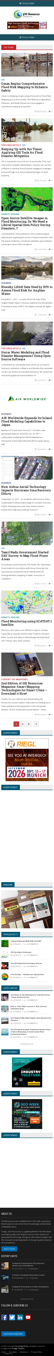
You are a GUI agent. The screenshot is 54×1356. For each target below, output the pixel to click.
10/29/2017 (42, 380)
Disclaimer (24, 1352)
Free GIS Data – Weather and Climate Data (27, 974)
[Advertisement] (27, 1173)
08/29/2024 (42, 111)
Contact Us (8, 1353)
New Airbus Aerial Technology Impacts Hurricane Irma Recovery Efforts (26, 490)
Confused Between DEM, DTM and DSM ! (26, 941)
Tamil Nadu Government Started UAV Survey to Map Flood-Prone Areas (25, 555)
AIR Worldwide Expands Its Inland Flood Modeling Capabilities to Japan (26, 421)
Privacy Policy (36, 1352)
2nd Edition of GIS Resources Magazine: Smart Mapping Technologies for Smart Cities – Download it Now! (24, 688)
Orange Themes (18, 1348)
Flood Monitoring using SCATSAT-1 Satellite (26, 622)
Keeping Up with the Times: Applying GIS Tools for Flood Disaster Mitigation (22, 152)
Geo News (13, 1352)
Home (3, 1352)
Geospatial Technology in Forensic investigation (30, 1287)
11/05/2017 (42, 315)
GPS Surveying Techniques (21, 952)
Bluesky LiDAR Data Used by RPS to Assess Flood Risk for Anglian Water (26, 290)
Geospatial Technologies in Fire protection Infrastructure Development (28, 1264)
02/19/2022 (42, 180)
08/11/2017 (42, 583)
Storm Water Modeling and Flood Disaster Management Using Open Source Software (26, 355)
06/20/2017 (42, 714)
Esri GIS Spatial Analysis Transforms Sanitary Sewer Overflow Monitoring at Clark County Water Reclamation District (31, 1031)
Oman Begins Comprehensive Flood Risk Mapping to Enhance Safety (24, 87)
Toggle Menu (27, 3)
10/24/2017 (42, 449)
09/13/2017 (42, 514)
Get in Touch (9, 1249)
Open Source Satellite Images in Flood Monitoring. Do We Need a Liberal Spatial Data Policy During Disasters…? (25, 223)
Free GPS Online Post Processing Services (26, 963)
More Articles (27, 1044)
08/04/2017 (42, 645)
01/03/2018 (42, 249)
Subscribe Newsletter (13, 1333)
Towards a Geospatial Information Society (28, 1275)
